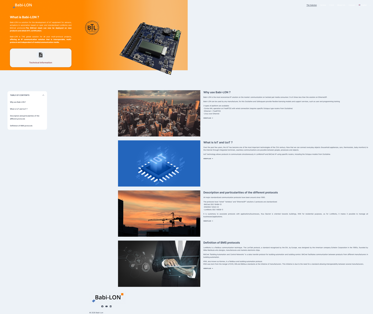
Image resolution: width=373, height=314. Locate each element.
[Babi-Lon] (23, 5)
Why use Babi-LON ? (18, 102)
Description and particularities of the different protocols (24, 117)
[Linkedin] (111, 306)
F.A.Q (331, 5)
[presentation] (159, 113)
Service (323, 5)
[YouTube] (106, 306)
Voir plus (208, 118)
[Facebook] (102, 306)
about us (341, 5)
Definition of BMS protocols (21, 126)
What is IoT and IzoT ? (18, 109)
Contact (352, 5)
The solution (311, 5)
